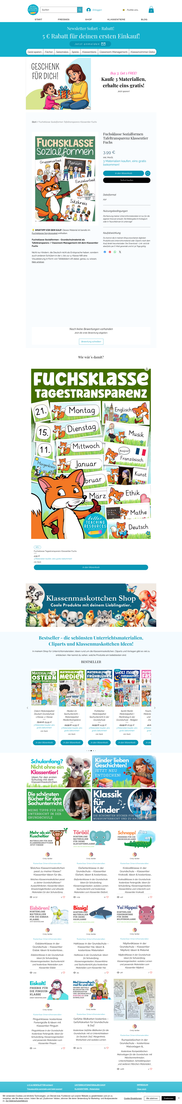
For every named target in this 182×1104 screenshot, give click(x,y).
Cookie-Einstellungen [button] (133, 1098)
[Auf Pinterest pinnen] (110, 252)
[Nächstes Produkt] (154, 707)
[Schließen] (178, 1098)
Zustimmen (168, 1098)
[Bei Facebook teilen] (104, 252)
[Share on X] (120, 252)
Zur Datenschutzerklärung (17, 1100)
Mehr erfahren (38, 262)
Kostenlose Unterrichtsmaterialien (47, 863)
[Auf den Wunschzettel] (147, 173)
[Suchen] (79, 10)
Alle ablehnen (152, 1098)
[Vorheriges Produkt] (27, 707)
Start (34, 122)
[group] (91, 468)
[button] (151, 9)
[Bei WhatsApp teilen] (115, 252)
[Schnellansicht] (91, 453)
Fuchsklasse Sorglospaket (45, 233)
